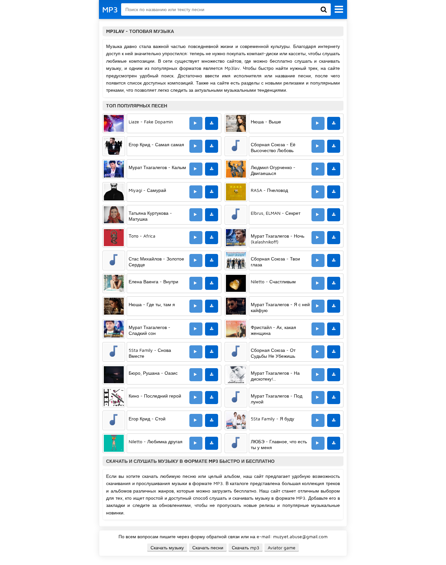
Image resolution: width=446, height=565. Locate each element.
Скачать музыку (167, 547)
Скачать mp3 (245, 547)
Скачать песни (207, 547)
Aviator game (281, 547)
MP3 (110, 9)
